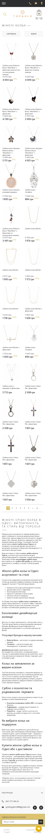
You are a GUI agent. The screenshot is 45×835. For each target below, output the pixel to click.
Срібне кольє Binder (33, 228)
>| (37, 508)
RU (37, 18)
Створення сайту (32, 830)
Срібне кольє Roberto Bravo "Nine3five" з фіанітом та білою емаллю (33, 68)
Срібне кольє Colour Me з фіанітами (33, 387)
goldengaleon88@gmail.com (18, 807)
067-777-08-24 (12, 801)
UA (41, 18)
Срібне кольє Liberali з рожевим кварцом (11, 191)
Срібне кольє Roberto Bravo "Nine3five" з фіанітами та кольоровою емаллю (11, 231)
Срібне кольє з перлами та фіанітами (11, 387)
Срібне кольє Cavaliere (30, 191)
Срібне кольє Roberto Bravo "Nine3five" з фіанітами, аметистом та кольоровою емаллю (11, 70)
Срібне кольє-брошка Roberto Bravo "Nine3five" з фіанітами (11, 151)
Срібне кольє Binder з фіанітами (33, 310)
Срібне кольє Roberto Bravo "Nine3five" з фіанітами (11, 111)
